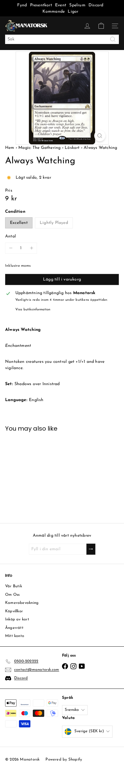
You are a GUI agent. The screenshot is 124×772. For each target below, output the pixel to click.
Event (61, 5)
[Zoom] (99, 135)
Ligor (73, 11)
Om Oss (12, 595)
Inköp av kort (17, 619)
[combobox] (62, 39)
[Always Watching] (30, 474)
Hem (10, 148)
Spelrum (77, 5)
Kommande (53, 11)
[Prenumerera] (90, 549)
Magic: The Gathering (39, 148)
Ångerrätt (14, 628)
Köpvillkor (14, 611)
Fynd (22, 5)
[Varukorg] (101, 26)
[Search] (113, 39)
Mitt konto (14, 636)
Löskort (72, 148)
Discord (95, 5)
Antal (10, 236)
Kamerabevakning (22, 603)
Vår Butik (13, 586)
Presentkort (41, 5)
